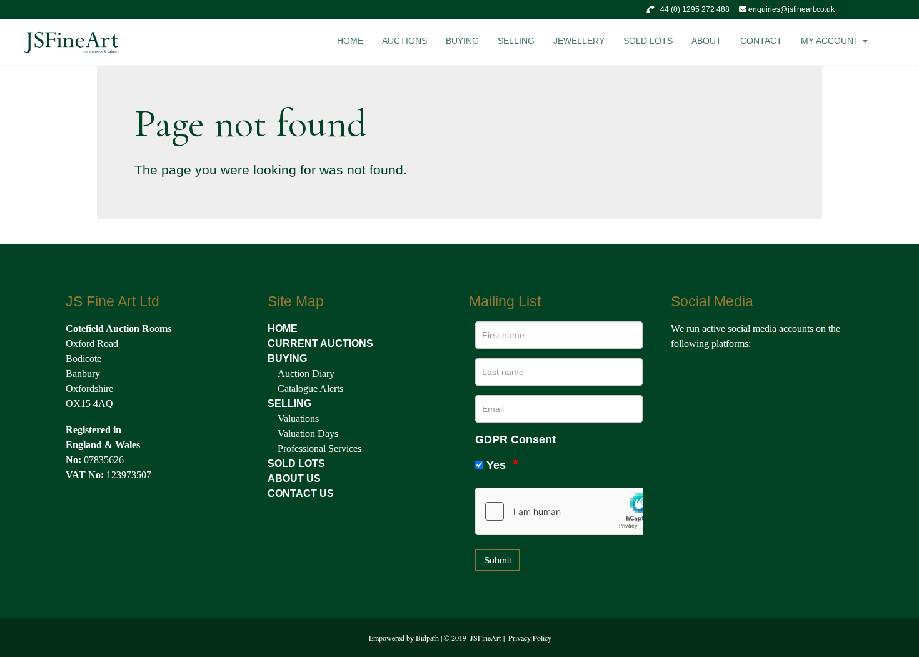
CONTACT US (301, 493)
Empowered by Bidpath (404, 638)
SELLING (289, 403)
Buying (462, 41)
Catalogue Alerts (310, 388)
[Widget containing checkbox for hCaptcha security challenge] (569, 511)
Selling (516, 41)
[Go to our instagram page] (736, 372)
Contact (761, 41)
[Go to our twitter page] (709, 372)
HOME (283, 328)
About (706, 41)
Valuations (298, 418)
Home (350, 41)
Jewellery (579, 41)
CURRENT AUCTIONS (320, 343)
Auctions (404, 41)
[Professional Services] (276, 448)
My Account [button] (831, 41)
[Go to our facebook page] (683, 372)
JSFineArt (485, 638)
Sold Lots (648, 41)
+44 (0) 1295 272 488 (692, 9)
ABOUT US (294, 478)
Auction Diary (306, 373)
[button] (895, 43)
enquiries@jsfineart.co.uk (790, 9)
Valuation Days (308, 433)
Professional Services (319, 448)
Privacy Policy (529, 638)
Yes (496, 465)
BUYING (287, 358)
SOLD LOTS (296, 463)
